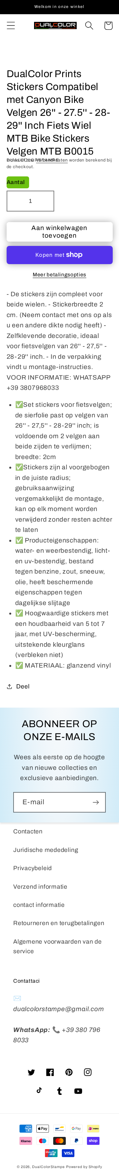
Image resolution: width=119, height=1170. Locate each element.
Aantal (16, 182)
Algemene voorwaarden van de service (57, 946)
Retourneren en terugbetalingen (58, 923)
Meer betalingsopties (59, 274)
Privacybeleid (32, 868)
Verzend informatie (40, 886)
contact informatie (39, 905)
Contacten (28, 831)
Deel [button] (22, 686)
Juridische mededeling (45, 850)
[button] (10, 25)
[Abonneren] (95, 802)
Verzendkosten (52, 160)
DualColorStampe (48, 1167)
